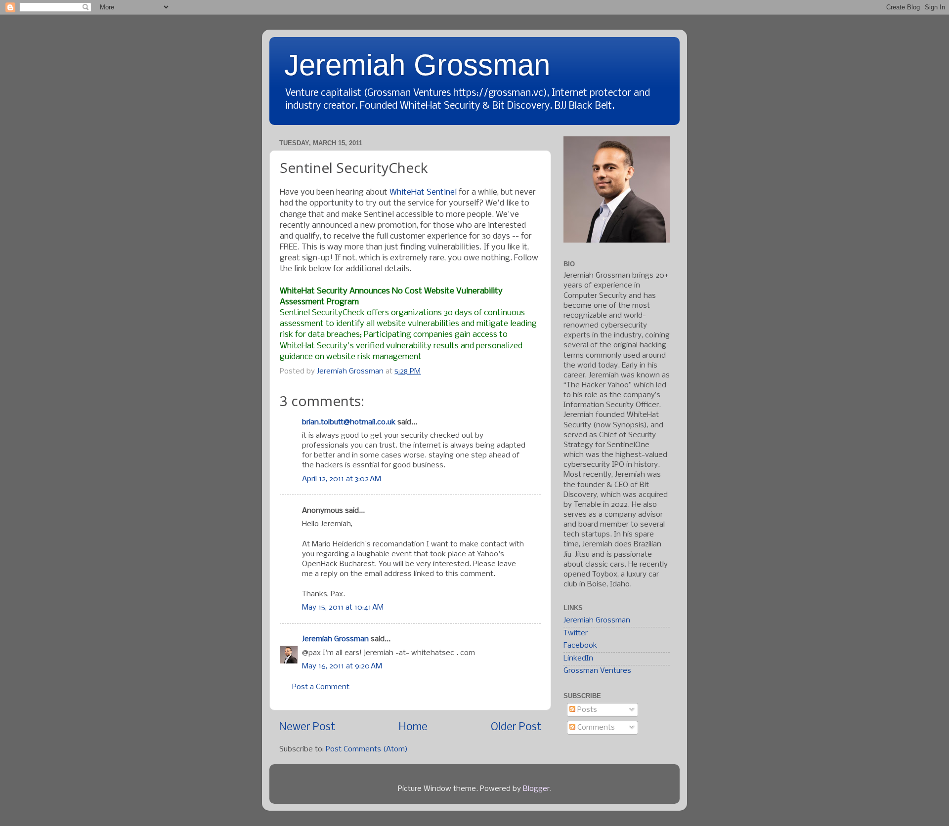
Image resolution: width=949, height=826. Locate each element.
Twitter (575, 633)
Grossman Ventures (597, 671)
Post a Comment (320, 687)
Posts (586, 710)
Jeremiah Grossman (417, 65)
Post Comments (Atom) (367, 749)
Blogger (536, 789)
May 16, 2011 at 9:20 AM (342, 666)
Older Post (516, 727)
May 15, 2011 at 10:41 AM (343, 608)
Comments (595, 728)
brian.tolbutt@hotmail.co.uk (348, 422)
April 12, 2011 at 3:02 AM (341, 479)
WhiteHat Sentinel (423, 192)
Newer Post (307, 727)
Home (413, 727)
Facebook (580, 646)
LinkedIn (578, 658)
